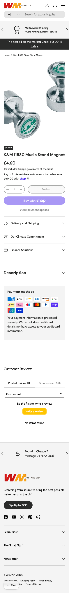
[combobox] (34, 14)
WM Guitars (16, 574)
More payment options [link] (34, 209)
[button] (55, 5)
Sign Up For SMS (18, 505)
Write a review (34, 411)
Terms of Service (33, 584)
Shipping (23, 169)
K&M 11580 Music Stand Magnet (28, 55)
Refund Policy (45, 580)
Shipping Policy (27, 580)
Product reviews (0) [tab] (19, 383)
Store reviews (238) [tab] (50, 383)
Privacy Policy (10, 580)
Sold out (46, 189)
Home (7, 55)
